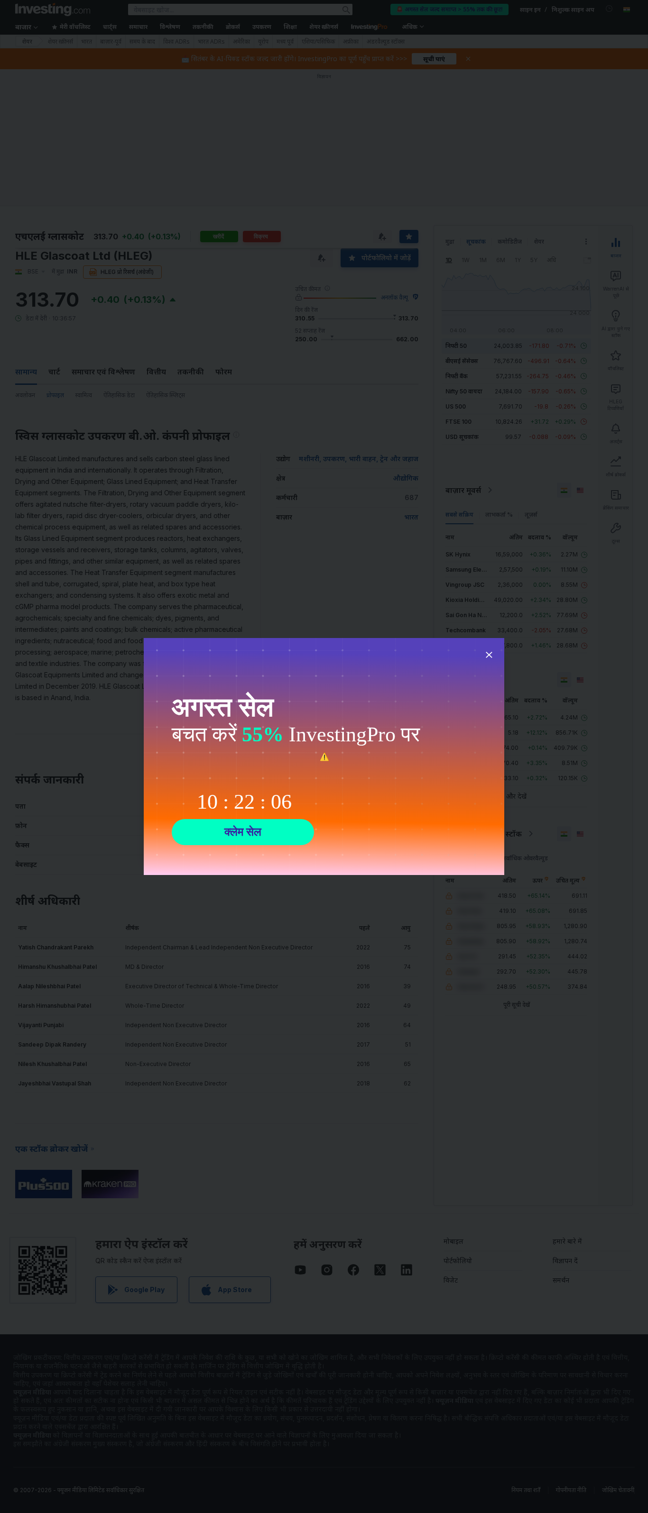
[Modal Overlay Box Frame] (324, 756)
